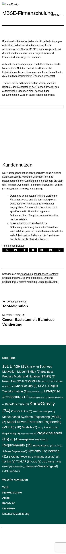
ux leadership (19, 467)
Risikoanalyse (43, 445)
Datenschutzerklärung (15, 513)
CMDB (9, 386)
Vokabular (32, 466)
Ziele (16, 471)
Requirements (17, 445)
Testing (8, 461)
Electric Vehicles (35, 392)
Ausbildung (26, 274)
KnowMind (8, 503)
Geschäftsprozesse (38, 397)
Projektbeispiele (12, 492)
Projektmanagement (24, 439)
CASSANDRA (32, 381)
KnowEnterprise (17, 404)
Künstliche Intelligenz (44, 411)
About (6, 497)
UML (36, 461)
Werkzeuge (48, 466)
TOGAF (23, 461)
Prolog (43, 440)
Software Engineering (14, 451)
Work (5, 487)
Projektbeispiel (34, 278)
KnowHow (8, 508)
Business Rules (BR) (13, 381)
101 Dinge (15, 366)
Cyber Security (25, 385)
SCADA (58, 446)
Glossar (53, 397)
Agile (34, 366)
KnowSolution (21, 411)
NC (40, 428)
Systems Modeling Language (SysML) (37, 282)
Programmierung (28, 434)
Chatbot (45, 381)
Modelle (29, 427)
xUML (7, 471)
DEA (43, 385)
